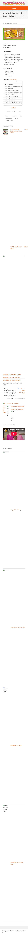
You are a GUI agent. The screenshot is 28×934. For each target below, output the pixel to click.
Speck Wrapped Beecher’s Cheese (16, 247)
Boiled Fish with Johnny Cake (16, 863)
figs (14, 113)
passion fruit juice (14, 116)
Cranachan (5, 134)
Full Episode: (6, 79)
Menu (14, 8)
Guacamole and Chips (15, 745)
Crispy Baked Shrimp (15, 510)
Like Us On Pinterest (17, 410)
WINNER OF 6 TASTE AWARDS (11, 377)
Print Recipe (13, 108)
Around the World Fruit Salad (10, 111)
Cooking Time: (6, 45)
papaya (6, 116)
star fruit (16, 118)
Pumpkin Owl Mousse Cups (17, 628)
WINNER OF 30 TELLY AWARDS (11, 380)
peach (21, 116)
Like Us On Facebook (13, 404)
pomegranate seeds (8, 118)
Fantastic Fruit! (13, 79)
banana (20, 111)
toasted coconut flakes (9, 120)
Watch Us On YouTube (17, 407)
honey (19, 113)
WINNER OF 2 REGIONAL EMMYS (12, 375)
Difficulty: (5, 47)
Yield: (4, 44)
